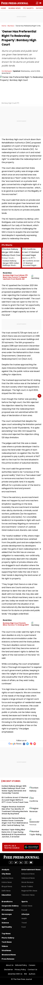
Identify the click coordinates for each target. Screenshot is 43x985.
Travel (24, 922)
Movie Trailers (27, 886)
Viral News (6, 950)
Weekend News (9, 954)
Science (5, 922)
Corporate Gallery (10, 906)
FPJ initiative (7, 910)
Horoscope (7, 914)
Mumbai (11, 26)
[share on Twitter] (16, 862)
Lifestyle (25, 914)
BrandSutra (7, 901)
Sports (25, 901)
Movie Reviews (27, 882)
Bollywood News (28, 874)
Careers (32, 965)
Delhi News (6, 890)
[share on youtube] (31, 862)
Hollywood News (28, 878)
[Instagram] (31, 744)
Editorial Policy (21, 965)
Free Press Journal (14, 3)
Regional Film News (29, 890)
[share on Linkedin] (21, 862)
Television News (28, 895)
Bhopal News (7, 886)
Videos (5, 946)
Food (24, 927)
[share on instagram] (26, 862)
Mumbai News (14, 8)
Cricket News (27, 906)
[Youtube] (34, 744)
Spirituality (7, 927)
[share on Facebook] (11, 862)
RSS (25, 974)
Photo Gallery (8, 938)
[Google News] (15, 744)
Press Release (8, 959)
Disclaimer (8, 969)
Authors (32, 974)
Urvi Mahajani (7, 71)
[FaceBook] (24, 744)
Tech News (7, 942)
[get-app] (40, 3)
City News (6, 874)
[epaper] (37, 3)
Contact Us (32, 969)
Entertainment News (31, 869)
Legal (4, 918)
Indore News (7, 882)
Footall (24, 910)
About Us (9, 965)
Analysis (5, 869)
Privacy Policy (20, 969)
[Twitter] (27, 744)
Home (3, 8)
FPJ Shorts (28, 8)
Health (24, 918)
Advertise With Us (15, 974)
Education (6, 895)
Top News (6, 933)
